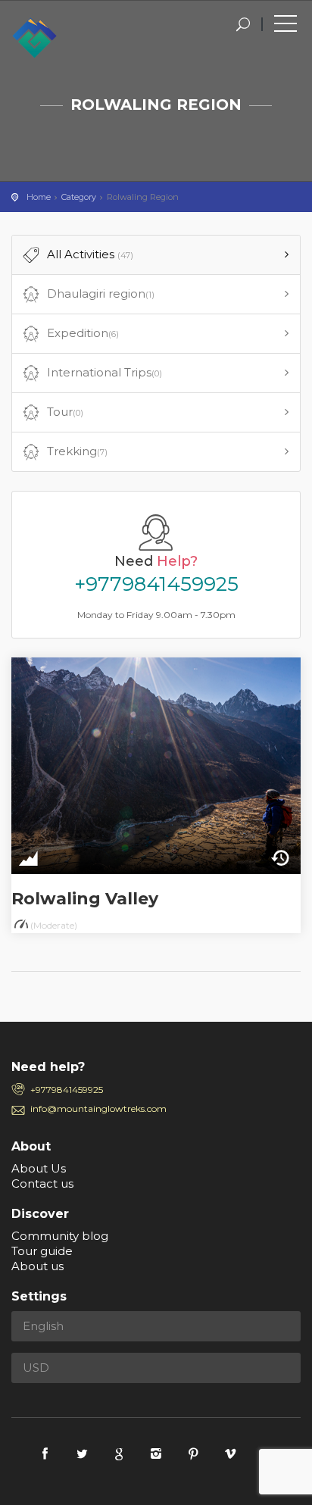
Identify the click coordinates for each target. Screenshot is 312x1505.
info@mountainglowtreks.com (98, 1108)
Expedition (83, 333)
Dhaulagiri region (100, 293)
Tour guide (42, 1251)
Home (39, 197)
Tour (65, 411)
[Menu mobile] (285, 26)
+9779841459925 (156, 584)
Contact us (42, 1183)
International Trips (104, 372)
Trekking (77, 451)
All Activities (90, 254)
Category (78, 197)
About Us (38, 1168)
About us (37, 1266)
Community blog (59, 1236)
